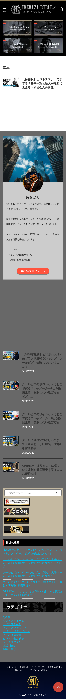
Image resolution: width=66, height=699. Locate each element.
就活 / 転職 (9, 645)
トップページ (10, 667)
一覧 (59, 91)
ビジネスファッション (16, 627)
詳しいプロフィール (33, 270)
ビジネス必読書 (12, 634)
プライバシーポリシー (39, 670)
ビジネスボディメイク (16, 631)
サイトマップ (38, 667)
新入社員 (32, 95)
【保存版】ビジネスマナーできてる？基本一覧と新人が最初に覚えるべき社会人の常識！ (42, 83)
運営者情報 (53, 667)
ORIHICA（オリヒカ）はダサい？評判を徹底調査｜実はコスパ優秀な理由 (42, 469)
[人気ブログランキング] (17, 504)
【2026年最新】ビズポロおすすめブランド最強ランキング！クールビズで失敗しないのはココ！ (33, 551)
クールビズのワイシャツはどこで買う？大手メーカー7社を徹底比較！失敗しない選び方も (42, 418)
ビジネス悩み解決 (13, 638)
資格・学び (9, 649)
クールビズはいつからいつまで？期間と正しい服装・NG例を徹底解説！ (41, 444)
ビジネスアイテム (13, 620)
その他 (7, 617)
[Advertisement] (33, 314)
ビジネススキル (12, 624)
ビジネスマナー (47, 91)
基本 (24, 95)
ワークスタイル (12, 642)
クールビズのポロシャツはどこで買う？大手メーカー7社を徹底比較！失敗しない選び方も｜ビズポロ (32, 563)
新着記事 (24, 667)
